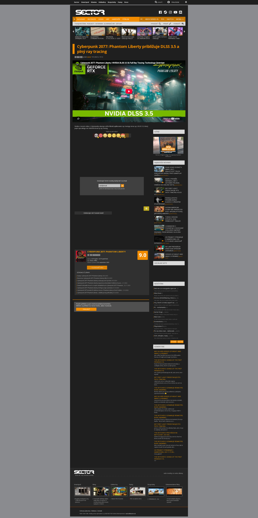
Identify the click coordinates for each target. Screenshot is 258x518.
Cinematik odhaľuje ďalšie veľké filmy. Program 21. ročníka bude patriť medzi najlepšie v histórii (101, 501)
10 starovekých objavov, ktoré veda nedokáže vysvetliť (173, 500)
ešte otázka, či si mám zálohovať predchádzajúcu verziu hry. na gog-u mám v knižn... (167, 410)
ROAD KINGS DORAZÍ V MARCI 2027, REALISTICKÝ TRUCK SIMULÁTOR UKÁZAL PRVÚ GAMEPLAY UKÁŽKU (168, 171)
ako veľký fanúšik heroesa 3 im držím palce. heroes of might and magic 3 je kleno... (167, 356)
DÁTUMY (119, 24)
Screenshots (158, 321)
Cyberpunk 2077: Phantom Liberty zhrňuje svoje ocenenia (94, 288)
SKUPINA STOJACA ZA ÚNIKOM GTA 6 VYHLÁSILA (143, 38)
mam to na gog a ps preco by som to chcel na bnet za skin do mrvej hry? (168, 437)
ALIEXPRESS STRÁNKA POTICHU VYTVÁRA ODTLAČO (97, 38)
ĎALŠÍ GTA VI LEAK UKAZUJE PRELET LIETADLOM (128, 38)
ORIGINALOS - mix (154, 499)
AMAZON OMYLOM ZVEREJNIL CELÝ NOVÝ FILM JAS (81, 38)
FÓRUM (125, 19)
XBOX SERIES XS (152, 19)
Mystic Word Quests (117, 499)
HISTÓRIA (82, 24)
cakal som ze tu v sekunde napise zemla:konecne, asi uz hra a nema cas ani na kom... (168, 383)
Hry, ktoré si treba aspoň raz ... (165, 303)
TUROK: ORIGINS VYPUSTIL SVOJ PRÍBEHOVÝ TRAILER (172, 219)
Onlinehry (102, 2)
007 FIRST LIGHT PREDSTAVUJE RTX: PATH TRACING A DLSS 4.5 (168, 191)
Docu (126, 2)
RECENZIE (92, 19)
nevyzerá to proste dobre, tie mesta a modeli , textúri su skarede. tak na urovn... (168, 401)
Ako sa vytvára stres (135, 499)
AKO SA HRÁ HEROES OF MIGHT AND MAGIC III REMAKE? (167, 352)
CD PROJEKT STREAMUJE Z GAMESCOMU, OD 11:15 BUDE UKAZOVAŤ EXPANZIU (168, 240)
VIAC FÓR (180, 342)
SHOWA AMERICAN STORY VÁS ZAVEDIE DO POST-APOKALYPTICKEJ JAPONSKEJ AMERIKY (168, 210)
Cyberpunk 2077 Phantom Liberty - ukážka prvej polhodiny (95, 293)
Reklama (94, 511)
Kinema (94, 2)
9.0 (142, 255)
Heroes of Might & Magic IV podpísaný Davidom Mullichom (168, 155)
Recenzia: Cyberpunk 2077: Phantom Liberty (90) (91, 278)
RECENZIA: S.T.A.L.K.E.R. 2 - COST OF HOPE (113, 38)
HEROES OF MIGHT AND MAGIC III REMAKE (174, 255)
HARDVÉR (116, 19)
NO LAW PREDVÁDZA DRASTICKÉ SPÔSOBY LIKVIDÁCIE (173, 249)
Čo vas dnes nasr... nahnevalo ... (165, 331)
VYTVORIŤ (173, 342)
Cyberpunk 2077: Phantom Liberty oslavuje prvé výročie (94, 280)
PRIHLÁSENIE (175, 2)
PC (141, 19)
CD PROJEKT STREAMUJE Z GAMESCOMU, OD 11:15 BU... (164, 451)
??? (155, 461)
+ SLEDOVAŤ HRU (97, 267)
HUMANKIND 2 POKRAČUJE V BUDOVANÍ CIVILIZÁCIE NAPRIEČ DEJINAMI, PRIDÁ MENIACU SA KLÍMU (168, 229)
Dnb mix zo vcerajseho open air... (165, 288)
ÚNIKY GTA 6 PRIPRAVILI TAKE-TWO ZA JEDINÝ (174, 38)
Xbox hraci (157, 293)
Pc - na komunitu (159, 307)
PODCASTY (90, 24)
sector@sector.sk (131, 513)
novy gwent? (158, 454)
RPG (95, 260)
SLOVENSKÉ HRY (109, 24)
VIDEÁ (100, 19)
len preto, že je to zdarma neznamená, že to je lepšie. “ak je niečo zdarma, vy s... (168, 420)
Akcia (91, 260)
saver (89, 57)
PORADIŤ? (177, 24)
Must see (157, 317)
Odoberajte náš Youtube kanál (93, 213)
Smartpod (85, 2)
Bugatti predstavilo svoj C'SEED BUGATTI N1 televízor (82, 500)
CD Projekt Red (103, 259)
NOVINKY (81, 19)
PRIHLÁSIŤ (86, 309)
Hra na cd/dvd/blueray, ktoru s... (165, 298)
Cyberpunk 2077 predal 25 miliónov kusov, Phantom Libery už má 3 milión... (100, 290)
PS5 (162, 19)
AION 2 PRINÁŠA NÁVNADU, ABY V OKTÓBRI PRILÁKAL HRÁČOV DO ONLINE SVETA (167, 182)
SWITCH (170, 19)
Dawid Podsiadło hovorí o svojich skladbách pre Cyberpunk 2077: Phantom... (100, 285)
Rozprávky (112, 2)
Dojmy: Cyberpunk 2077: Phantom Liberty (89, 276)
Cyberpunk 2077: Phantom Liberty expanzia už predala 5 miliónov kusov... (99, 283)
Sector (76, 2)
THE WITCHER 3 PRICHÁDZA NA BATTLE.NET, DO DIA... (165, 434)
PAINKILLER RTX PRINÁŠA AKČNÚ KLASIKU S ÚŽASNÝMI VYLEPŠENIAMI (167, 201)
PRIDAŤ (165, 24)
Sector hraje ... (159, 312)
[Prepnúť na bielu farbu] (186, 2)
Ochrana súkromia (85, 511)
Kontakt (100, 511)
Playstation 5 (158, 326)
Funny (120, 2)
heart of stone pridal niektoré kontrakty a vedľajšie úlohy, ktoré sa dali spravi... (166, 365)
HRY (107, 19)
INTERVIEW (99, 24)
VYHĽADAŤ (154, 24)
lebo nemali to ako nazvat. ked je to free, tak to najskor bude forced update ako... (168, 446)
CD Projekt (94, 259)
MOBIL (179, 19)
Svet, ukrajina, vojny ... (161, 336)
